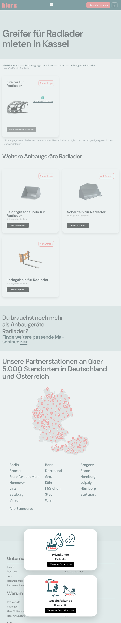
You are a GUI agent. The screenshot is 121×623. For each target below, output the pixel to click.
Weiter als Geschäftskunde (60, 610)
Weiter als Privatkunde (61, 564)
